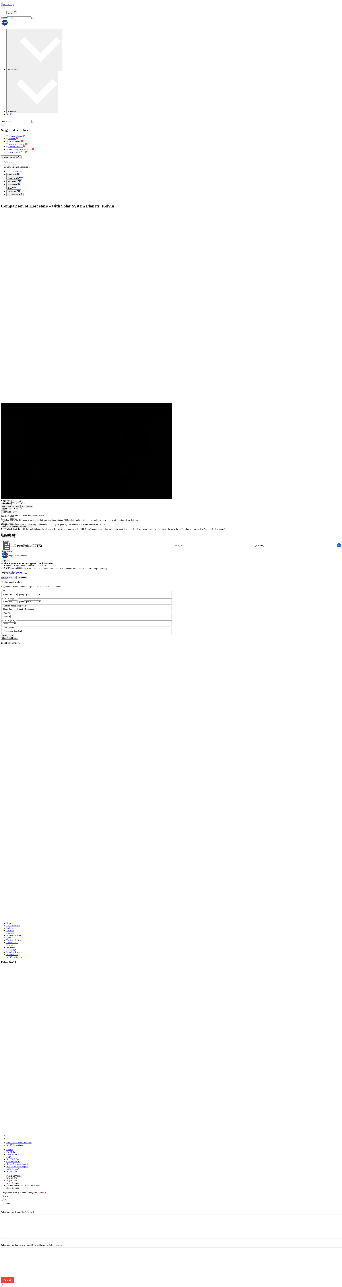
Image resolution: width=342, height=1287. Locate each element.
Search (4, 18)
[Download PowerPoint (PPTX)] (339, 547)
